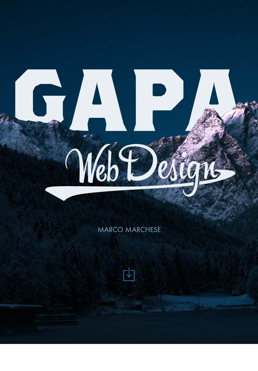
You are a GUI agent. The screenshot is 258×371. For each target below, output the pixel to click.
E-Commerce (192, 7)
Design (31, 7)
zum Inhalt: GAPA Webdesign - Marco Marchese (129, 274)
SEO (232, 7)
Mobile (106, 7)
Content (145, 7)
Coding (69, 7)
